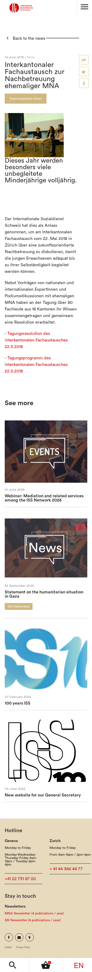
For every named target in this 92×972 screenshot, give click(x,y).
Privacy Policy (23, 947)
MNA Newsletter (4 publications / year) (34, 913)
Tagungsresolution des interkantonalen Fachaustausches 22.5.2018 (36, 340)
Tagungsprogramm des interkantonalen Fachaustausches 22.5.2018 (36, 364)
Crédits (8, 947)
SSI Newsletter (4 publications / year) (33, 920)
